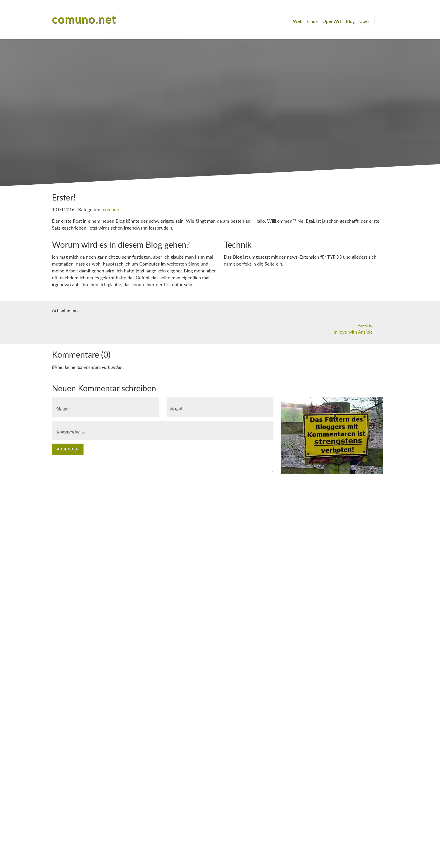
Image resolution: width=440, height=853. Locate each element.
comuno (111, 210)
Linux (312, 21)
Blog (350, 21)
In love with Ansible (353, 329)
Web (297, 21)
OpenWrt (331, 21)
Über (364, 21)
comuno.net (84, 20)
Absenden (68, 449)
